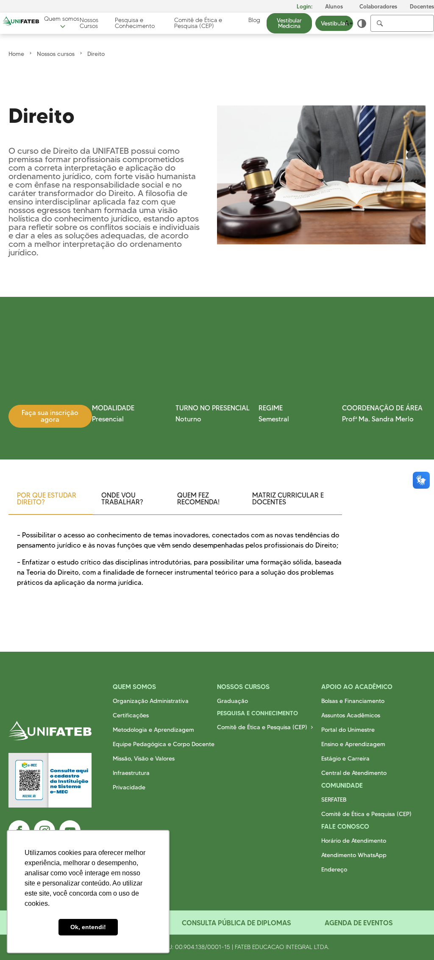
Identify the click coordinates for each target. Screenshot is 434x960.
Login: (304, 6)
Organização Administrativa (151, 701)
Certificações (131, 715)
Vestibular (334, 23)
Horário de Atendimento (353, 840)
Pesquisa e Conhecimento (135, 23)
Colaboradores (378, 6)
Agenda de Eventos (358, 922)
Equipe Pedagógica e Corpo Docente (163, 744)
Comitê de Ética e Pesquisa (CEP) (198, 23)
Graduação (232, 701)
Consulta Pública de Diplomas (236, 922)
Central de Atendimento (354, 773)
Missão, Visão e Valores (144, 758)
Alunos (334, 6)
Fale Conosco (345, 826)
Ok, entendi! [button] (88, 927)
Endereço (334, 869)
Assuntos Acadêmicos (350, 715)
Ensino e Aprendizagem (353, 744)
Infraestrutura (131, 773)
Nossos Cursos (89, 23)
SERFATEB (333, 799)
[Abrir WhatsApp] (413, 939)
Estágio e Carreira (345, 758)
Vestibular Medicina (289, 23)
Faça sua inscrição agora (50, 416)
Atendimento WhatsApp (354, 855)
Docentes (422, 6)
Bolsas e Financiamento (352, 701)
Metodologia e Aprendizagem (153, 729)
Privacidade (129, 787)
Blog (254, 20)
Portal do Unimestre (348, 729)
